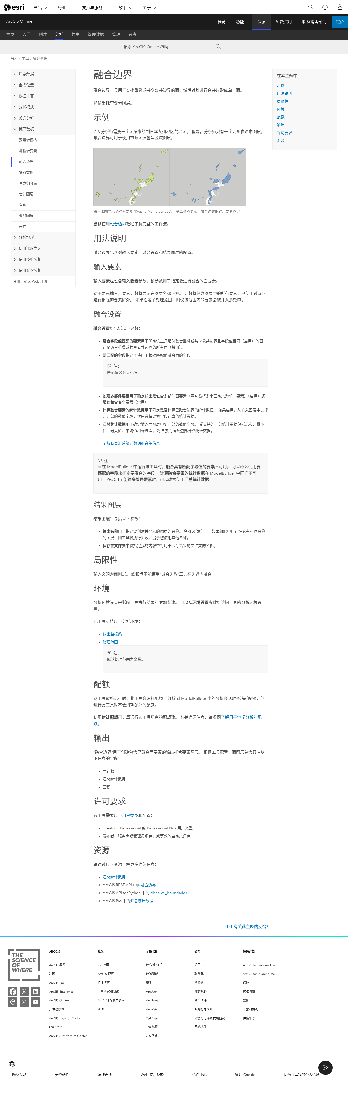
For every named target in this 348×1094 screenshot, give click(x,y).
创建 (43, 34)
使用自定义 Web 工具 (30, 281)
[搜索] (311, 7)
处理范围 (110, 642)
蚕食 (22, 205)
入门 (26, 34)
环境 (281, 109)
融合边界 (26, 162)
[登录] (340, 7)
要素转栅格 (28, 140)
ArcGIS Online (19, 21)
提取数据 (26, 172)
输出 (281, 125)
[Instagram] (24, 1002)
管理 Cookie (245, 1075)
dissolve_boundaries (168, 893)
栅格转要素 (28, 151)
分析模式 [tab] (26, 107)
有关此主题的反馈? (251, 926)
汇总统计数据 (114, 877)
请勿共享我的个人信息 (301, 1075)
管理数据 (96, 34)
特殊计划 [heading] (249, 951)
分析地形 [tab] (26, 237)
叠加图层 (26, 216)
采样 (22, 226)
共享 (75, 34)
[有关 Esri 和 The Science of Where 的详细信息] (24, 966)
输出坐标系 (112, 634)
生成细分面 (28, 183)
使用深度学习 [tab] (30, 248)
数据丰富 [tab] (26, 96)
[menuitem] (69, 965)
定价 (340, 21)
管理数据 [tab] (26, 129)
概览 (222, 21)
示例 (281, 85)
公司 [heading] (197, 951)
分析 (59, 34)
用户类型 (130, 815)
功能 (240, 21)
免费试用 (284, 21)
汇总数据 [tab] (26, 74)
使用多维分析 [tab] (30, 259)
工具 (25, 59)
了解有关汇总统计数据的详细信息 (131, 443)
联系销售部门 (314, 21)
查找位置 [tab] (26, 85)
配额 (281, 117)
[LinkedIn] (35, 991)
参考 (132, 34)
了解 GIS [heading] (152, 951)
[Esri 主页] (14, 7)
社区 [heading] (101, 951)
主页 (10, 34)
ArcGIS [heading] (54, 951)
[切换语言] (325, 7)
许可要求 (284, 133)
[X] (24, 991)
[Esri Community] (12, 1002)
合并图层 (26, 194)
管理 (116, 34)
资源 (261, 21)
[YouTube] (35, 1002)
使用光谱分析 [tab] (30, 270)
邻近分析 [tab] (26, 118)
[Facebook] (12, 991)
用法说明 (284, 93)
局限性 (282, 101)
